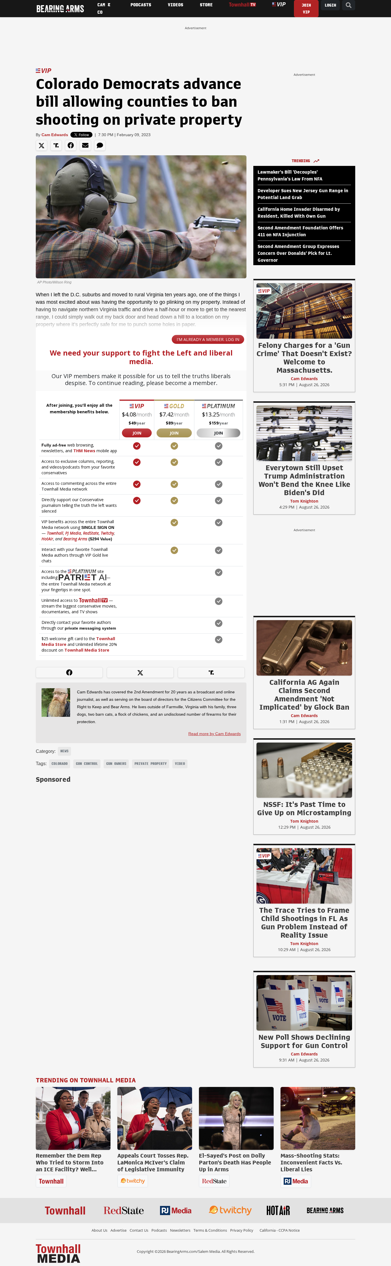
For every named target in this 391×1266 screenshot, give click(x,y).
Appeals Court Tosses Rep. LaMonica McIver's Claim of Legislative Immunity (153, 1162)
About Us (99, 1230)
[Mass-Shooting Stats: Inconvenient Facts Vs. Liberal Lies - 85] (318, 1118)
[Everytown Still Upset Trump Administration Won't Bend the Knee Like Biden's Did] (304, 433)
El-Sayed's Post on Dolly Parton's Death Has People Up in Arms (235, 1162)
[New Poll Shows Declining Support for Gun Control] (304, 1002)
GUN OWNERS (116, 763)
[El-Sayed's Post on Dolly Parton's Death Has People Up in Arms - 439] (236, 1118)
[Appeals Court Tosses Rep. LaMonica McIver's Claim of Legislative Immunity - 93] (154, 1118)
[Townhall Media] (58, 1253)
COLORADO (60, 763)
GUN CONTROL (87, 763)
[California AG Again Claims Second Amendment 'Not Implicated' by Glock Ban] (304, 647)
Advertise (118, 1230)
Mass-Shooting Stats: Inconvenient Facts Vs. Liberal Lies (311, 1162)
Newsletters (180, 1230)
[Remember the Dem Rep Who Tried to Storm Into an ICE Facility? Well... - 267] (73, 1118)
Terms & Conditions (210, 1230)
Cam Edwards (55, 134)
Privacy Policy (241, 1230)
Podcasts (159, 1230)
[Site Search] (348, 5)
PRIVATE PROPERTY (151, 763)
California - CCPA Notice (280, 1230)
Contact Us (139, 1230)
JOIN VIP (306, 9)
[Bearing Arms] (60, 9)
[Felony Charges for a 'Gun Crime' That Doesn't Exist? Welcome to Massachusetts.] (304, 310)
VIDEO (180, 763)
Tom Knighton (304, 501)
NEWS (64, 751)
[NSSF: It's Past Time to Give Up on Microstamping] (304, 770)
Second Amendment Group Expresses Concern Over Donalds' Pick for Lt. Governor (298, 253)
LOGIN (330, 5)
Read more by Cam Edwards (214, 733)
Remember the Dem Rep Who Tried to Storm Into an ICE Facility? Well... (70, 1162)
